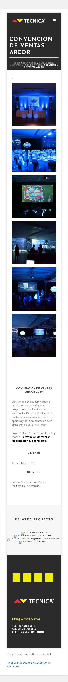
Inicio (17, 63)
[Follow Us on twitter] (38, 577)
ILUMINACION (46, 63)
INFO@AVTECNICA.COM (26, 619)
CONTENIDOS (29, 63)
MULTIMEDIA (16, 65)
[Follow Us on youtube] (49, 577)
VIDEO (38, 65)
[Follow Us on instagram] (27, 577)
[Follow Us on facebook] (16, 577)
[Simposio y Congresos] (34, 554)
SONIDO (29, 65)
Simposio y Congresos (34, 526)
